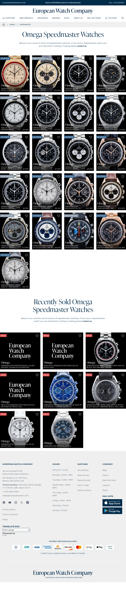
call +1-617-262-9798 (116, 2)
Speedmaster (25, 24)
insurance (42, 18)
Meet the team (109, 480)
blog (66, 18)
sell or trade (94, 18)
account (112, 18)
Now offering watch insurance (63, 3)
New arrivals (83, 475)
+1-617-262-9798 (10, 492)
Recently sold (84, 480)
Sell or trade (83, 485)
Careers (106, 485)
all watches (8, 18)
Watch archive (84, 490)
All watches (83, 470)
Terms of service (10, 515)
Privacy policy (9, 509)
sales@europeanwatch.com (13, 2)
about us (78, 18)
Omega (12, 24)
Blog (104, 470)
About (105, 475)
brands (56, 18)
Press (105, 490)
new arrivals (26, 18)
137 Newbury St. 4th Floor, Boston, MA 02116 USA (14, 479)
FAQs (5, 520)
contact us (82, 46)
